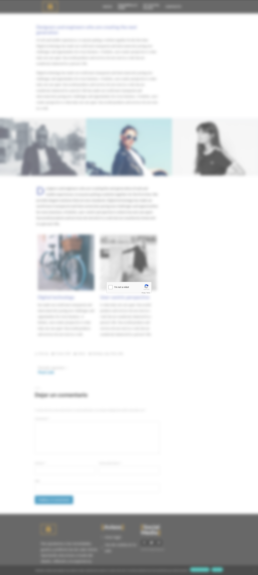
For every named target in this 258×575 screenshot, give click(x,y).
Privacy (144, 292)
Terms (148, 292)
